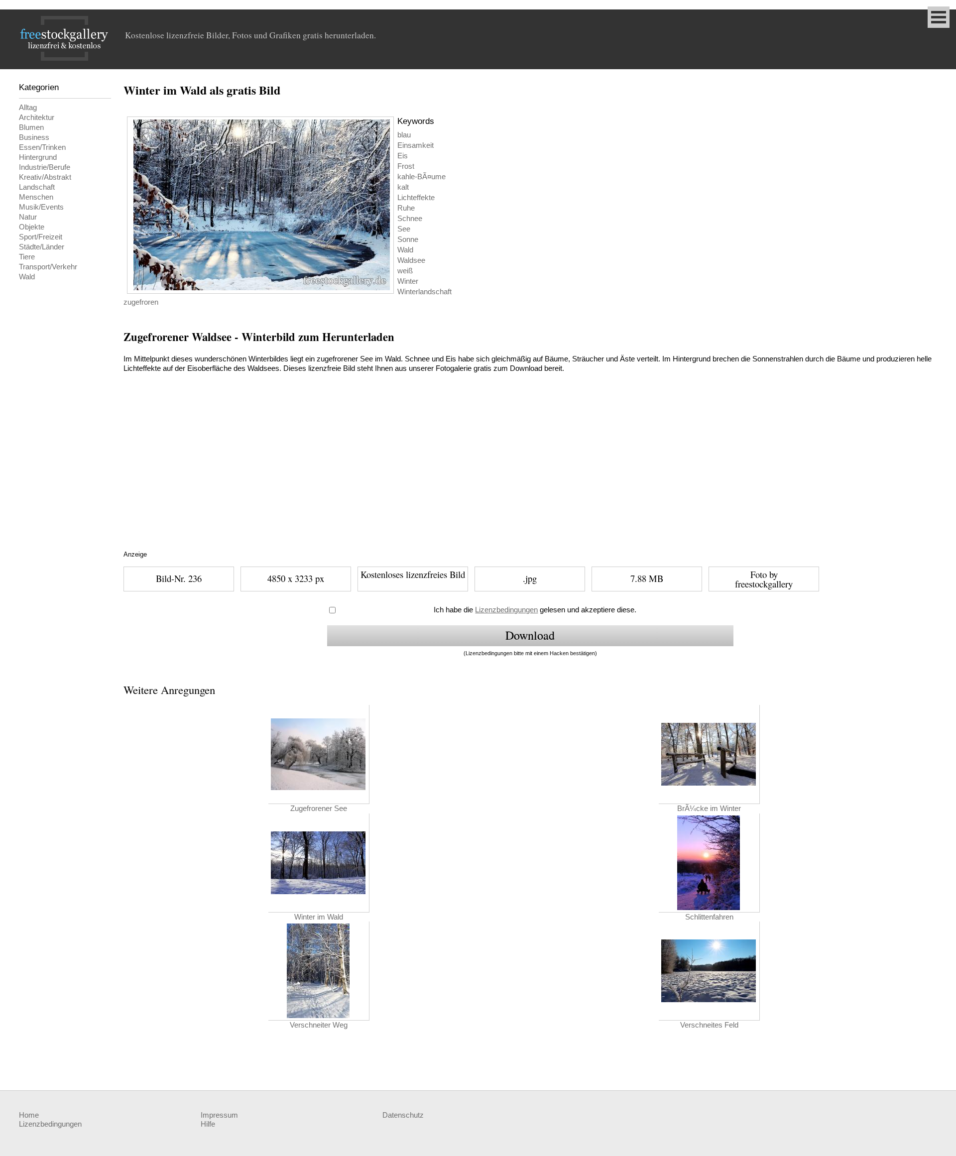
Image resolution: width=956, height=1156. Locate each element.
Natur (28, 217)
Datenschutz (403, 1115)
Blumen (31, 127)
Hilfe (208, 1124)
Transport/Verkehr (48, 267)
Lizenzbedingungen (506, 610)
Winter (407, 281)
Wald (27, 277)
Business (34, 137)
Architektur (36, 117)
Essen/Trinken (42, 147)
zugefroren (140, 302)
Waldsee (411, 260)
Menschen (36, 197)
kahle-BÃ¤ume (421, 177)
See (403, 229)
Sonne (407, 239)
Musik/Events (41, 207)
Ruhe (406, 208)
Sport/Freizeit (40, 237)
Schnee (409, 219)
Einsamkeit (415, 145)
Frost (405, 166)
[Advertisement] (310, 473)
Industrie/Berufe (44, 167)
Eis (402, 156)
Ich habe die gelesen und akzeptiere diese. (535, 610)
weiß (405, 271)
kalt (403, 187)
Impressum (219, 1115)
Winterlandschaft (424, 292)
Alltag (28, 108)
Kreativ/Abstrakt (45, 177)
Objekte (31, 227)
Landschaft (37, 187)
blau (404, 135)
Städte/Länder (41, 247)
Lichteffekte (416, 198)
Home (29, 1115)
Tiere (27, 257)
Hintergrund (38, 157)
